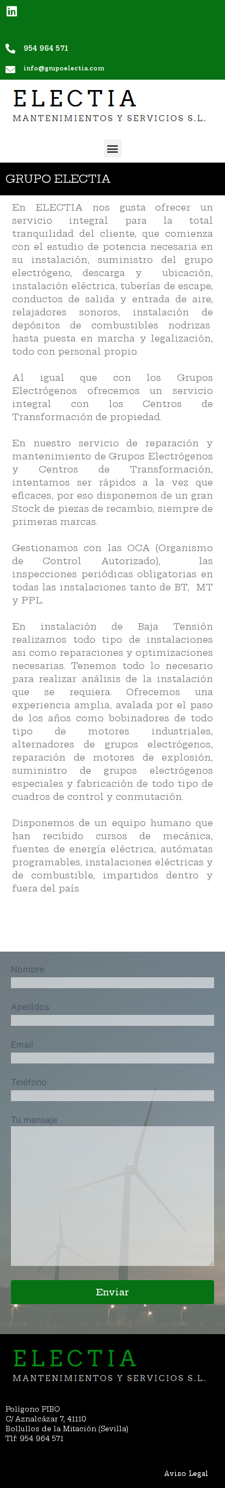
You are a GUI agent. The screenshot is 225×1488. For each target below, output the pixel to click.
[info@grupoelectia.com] (10, 69)
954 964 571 (45, 48)
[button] (113, 148)
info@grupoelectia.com (64, 68)
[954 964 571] (10, 48)
